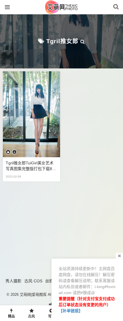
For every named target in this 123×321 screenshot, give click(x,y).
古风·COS (33, 281)
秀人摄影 (13, 281)
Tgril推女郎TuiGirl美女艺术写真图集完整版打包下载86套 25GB (30, 166)
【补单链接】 (71, 310)
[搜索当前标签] (82, 41)
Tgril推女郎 (62, 41)
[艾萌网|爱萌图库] (62, 11)
